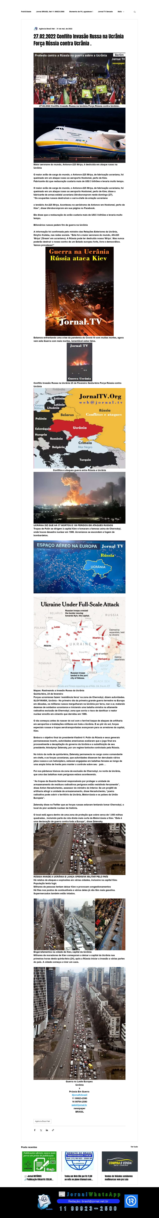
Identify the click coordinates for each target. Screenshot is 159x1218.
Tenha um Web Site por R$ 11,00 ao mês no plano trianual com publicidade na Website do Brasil (79, 1178)
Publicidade (26, 12)
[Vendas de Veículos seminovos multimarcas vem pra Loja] (120, 1161)
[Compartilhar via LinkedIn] (47, 1130)
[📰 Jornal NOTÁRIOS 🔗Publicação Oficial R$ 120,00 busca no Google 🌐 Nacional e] (39, 1161)
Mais (120, 12)
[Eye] (44, 1202)
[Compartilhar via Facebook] (35, 1130)
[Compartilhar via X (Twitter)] (41, 1130)
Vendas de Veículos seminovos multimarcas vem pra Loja (119, 1178)
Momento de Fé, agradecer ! (81, 12)
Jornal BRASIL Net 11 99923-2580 (50, 12)
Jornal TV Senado (105, 12)
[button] (135, 12)
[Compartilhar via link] (53, 1130)
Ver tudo (134, 1147)
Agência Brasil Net (42, 1121)
